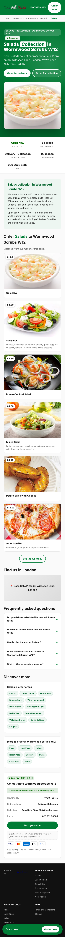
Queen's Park (28, 693)
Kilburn (12, 693)
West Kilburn (15, 706)
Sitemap (38, 914)
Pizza (11, 748)
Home (6, 18)
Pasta (41, 755)
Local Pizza (25, 748)
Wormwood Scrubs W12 (36, 18)
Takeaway (17, 18)
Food (27, 761)
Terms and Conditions (45, 910)
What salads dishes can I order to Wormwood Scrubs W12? (25, 653)
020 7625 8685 (38, 7)
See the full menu (32, 558)
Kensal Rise (45, 693)
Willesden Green (17, 720)
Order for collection (47, 73)
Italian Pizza (14, 755)
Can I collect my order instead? (24, 642)
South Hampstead (33, 713)
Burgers (30, 755)
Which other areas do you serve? (25, 664)
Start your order (32, 825)
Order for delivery (17, 73)
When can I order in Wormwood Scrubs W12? (28, 631)
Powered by (8, 872)
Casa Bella (14, 761)
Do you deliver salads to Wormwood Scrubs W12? (31, 619)
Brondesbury (15, 700)
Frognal (12, 726)
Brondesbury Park (35, 706)
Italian (39, 748)
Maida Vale (14, 713)
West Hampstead (36, 700)
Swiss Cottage (37, 720)
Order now (54, 7)
